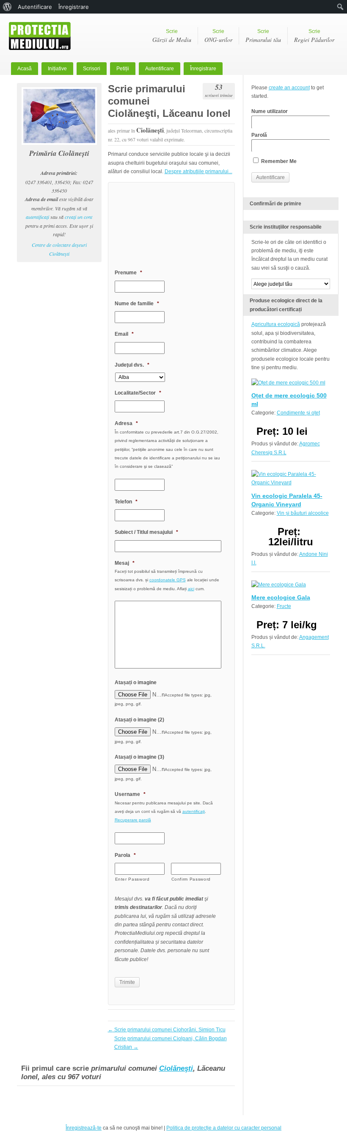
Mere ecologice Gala (280, 597)
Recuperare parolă (133, 820)
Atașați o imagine (136, 682)
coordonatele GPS (167, 579)
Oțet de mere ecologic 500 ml (289, 399)
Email (124, 334)
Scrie (171, 36)
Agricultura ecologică (275, 324)
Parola (125, 855)
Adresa (126, 423)
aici (191, 588)
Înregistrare (203, 69)
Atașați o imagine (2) (139, 720)
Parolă (259, 135)
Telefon (126, 502)
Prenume (128, 273)
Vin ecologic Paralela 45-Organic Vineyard (286, 500)
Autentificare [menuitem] (35, 6)
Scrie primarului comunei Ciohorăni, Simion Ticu (167, 1030)
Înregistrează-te (84, 1128)
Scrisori (91, 69)
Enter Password (132, 879)
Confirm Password (191, 879)
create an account (289, 88)
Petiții (122, 69)
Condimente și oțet (298, 413)
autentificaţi (37, 216)
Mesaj (125, 563)
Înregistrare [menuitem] (73, 6)
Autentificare (159, 69)
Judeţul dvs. (132, 365)
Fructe (284, 606)
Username (130, 794)
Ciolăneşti (176, 1068)
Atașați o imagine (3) (139, 757)
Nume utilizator (269, 111)
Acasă (24, 69)
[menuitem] (7, 7)
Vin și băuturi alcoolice (303, 513)
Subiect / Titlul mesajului (146, 532)
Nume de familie (137, 304)
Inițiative (57, 69)
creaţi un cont (78, 216)
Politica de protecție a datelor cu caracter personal (223, 1128)
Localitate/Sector (138, 393)
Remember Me (278, 161)
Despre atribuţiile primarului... (198, 171)
